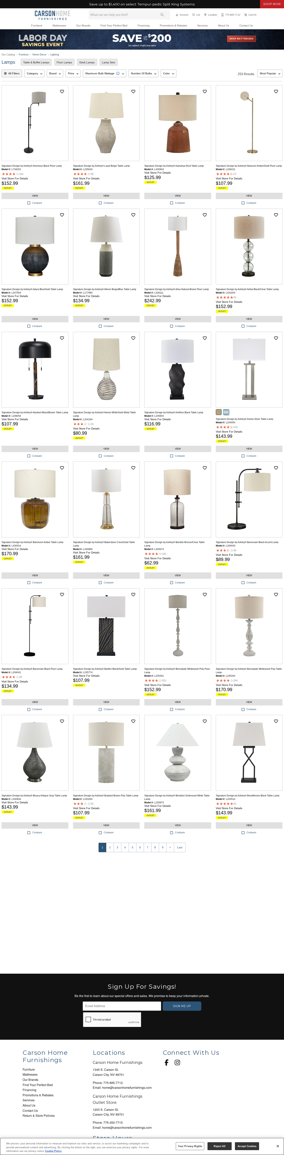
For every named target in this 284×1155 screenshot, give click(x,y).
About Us (223, 25)
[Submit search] (162, 14)
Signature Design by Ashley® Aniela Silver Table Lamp (244, 419)
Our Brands (83, 25)
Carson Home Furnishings (117, 1062)
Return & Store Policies (39, 1115)
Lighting (54, 54)
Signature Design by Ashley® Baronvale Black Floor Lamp (32, 669)
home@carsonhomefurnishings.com (127, 1087)
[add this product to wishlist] (62, 91)
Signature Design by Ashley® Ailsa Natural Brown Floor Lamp (176, 289)
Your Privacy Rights (190, 1146)
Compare (37, 203)
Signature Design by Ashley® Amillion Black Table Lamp (173, 412)
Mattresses (59, 25)
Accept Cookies (247, 1146)
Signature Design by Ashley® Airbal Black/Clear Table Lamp (247, 289)
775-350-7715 (113, 1122)
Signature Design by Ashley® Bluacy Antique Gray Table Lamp (34, 795)
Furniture (36, 25)
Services (202, 25)
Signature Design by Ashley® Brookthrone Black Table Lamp (247, 795)
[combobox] (34, 73)
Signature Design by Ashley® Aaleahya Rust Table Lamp (174, 166)
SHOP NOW (272, 4)
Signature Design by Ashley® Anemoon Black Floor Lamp (32, 166)
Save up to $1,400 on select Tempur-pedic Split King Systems (142, 4)
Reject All (219, 1146)
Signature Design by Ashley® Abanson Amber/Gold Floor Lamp (249, 166)
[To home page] (53, 15)
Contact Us (246, 25)
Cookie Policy (53, 1151)
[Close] (278, 1146)
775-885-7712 (113, 1082)
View (35, 195)
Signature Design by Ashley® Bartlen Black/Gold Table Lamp (105, 669)
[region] (142, 1146)
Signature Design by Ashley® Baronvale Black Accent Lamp (247, 542)
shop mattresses (241, 38)
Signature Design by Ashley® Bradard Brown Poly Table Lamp (105, 795)
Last (179, 847)
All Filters (14, 73)
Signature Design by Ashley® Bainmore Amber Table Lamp (32, 542)
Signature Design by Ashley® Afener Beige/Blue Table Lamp (104, 289)
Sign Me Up (182, 1006)
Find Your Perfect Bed (113, 25)
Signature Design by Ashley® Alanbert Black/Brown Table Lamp (35, 412)
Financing (144, 25)
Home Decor (39, 54)
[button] (177, 15)
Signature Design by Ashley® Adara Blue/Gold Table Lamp (32, 289)
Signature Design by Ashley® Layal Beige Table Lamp (101, 166)
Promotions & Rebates (173, 25)
